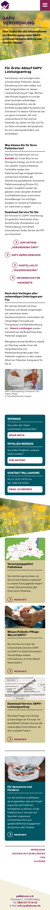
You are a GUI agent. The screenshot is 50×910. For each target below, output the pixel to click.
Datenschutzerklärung (28, 853)
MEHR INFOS (17, 435)
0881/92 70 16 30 (27, 902)
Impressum (38, 849)
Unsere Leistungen (21, 328)
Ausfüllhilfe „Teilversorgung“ (25, 268)
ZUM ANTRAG (17, 460)
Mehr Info (20, 599)
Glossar (39, 861)
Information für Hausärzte (28, 280)
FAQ (42, 857)
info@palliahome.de (29, 905)
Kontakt (9, 158)
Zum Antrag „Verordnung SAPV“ (25, 245)
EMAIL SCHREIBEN (20, 489)
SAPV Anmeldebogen (26, 255)
